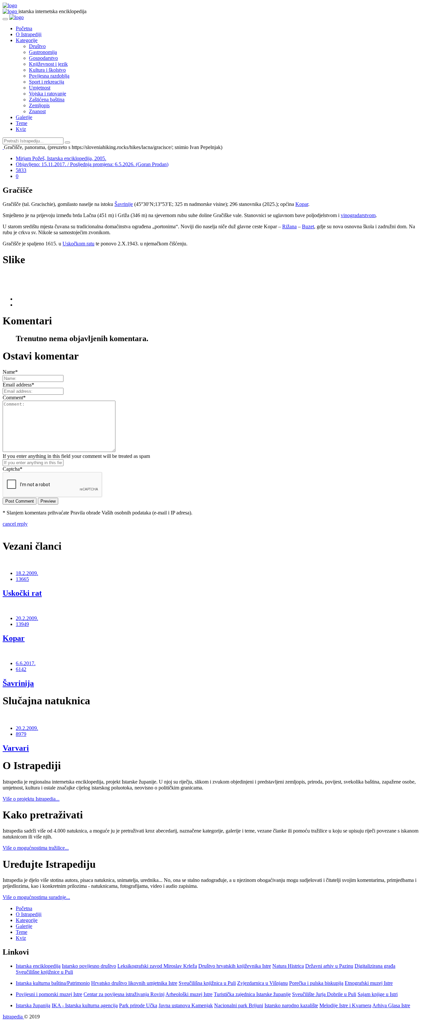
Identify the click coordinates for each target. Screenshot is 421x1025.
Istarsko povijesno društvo (89, 966)
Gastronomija (43, 52)
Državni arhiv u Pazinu (329, 966)
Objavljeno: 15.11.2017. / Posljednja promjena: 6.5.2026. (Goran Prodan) (92, 164)
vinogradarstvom (358, 215)
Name (10, 372)
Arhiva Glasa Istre (391, 1005)
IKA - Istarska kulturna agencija (85, 1005)
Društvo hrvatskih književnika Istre (234, 966)
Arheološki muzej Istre (188, 994)
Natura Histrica (288, 966)
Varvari (16, 748)
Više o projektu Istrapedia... (31, 799)
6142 (21, 669)
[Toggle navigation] (5, 19)
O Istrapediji (28, 34)
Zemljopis (39, 105)
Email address (18, 385)
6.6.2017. (26, 663)
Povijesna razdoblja (49, 76)
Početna (24, 28)
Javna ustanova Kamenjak (186, 1005)
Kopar (301, 204)
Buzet (308, 226)
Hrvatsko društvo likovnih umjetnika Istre (134, 983)
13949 (22, 624)
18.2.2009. (27, 573)
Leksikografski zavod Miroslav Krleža (157, 966)
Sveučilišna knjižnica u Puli (207, 983)
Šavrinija (18, 683)
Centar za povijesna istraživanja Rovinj (124, 994)
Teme (21, 123)
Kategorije (26, 40)
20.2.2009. (27, 618)
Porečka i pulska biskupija (316, 983)
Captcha (12, 469)
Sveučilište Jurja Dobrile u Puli (324, 994)
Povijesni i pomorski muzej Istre (49, 994)
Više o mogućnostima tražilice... (36, 848)
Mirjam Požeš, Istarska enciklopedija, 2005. (61, 158)
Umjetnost (39, 87)
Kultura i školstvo (47, 70)
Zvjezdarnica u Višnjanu (262, 983)
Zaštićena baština (46, 99)
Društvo (37, 46)
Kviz (21, 129)
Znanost (37, 111)
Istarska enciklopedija (38, 966)
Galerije (24, 117)
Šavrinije (123, 204)
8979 (21, 734)
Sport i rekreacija (46, 82)
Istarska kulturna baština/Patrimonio (53, 983)
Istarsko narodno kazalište (291, 1005)
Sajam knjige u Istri (378, 994)
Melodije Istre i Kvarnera (345, 1005)
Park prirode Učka (138, 1005)
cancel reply (15, 524)
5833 (21, 170)
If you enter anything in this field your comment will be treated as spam (76, 456)
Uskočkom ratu (78, 243)
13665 (22, 579)
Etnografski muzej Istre (369, 983)
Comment (14, 397)
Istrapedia (13, 1016)
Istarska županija (33, 1005)
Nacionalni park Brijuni (238, 1005)
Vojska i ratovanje (47, 93)
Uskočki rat (22, 593)
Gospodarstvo (43, 58)
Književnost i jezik (48, 64)
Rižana (289, 226)
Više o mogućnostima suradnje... (36, 897)
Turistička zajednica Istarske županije (252, 994)
